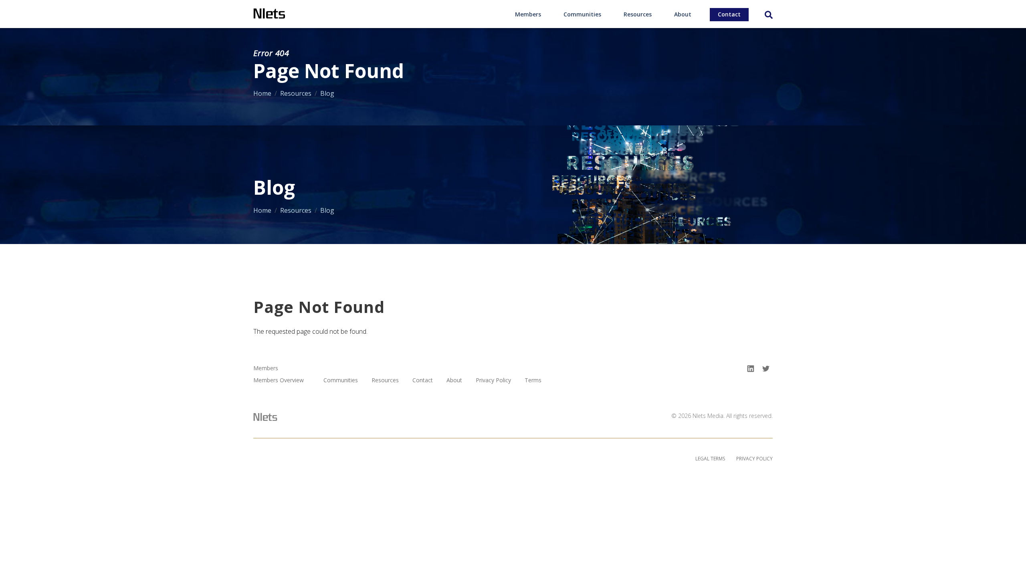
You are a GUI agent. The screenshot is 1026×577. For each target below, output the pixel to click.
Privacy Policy (493, 380)
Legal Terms (710, 458)
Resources (638, 14)
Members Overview (278, 380)
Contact (729, 14)
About (682, 14)
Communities (582, 14)
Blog (327, 93)
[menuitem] (528, 14)
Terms (533, 380)
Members (528, 14)
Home (262, 93)
